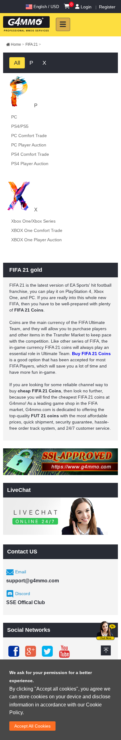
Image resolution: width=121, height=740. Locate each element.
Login (86, 6)
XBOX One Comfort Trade (36, 230)
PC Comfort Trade (29, 135)
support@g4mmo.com (32, 580)
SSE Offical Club (25, 602)
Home (17, 44)
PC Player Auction (28, 144)
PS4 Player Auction (29, 163)
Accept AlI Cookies (32, 726)
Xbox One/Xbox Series (33, 221)
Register (107, 6)
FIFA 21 (33, 44)
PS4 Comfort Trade (30, 154)
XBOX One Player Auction (36, 239)
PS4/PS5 (20, 126)
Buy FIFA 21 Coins (91, 353)
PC (14, 116)
